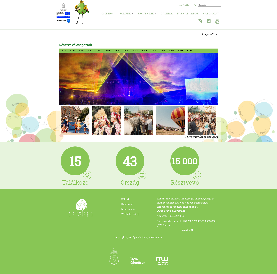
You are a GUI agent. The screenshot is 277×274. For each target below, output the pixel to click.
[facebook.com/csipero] (206, 22)
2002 (135, 50)
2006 (116, 50)
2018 (63, 50)
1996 (162, 50)
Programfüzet (210, 34)
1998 (153, 50)
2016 (72, 50)
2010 (98, 50)
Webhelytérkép (130, 214)
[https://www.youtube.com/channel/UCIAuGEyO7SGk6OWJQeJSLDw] (215, 22)
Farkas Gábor (188, 13)
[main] (75, 216)
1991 (189, 50)
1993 (180, 50)
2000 (144, 50)
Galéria (167, 13)
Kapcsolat (211, 13)
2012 (89, 50)
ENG (187, 4)
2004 (126, 50)
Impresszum (128, 208)
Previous (64, 120)
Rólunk (125, 199)
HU (181, 4)
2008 (107, 50)
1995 (171, 50)
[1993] (75, 120)
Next (213, 120)
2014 (81, 50)
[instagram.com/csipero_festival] (197, 22)
